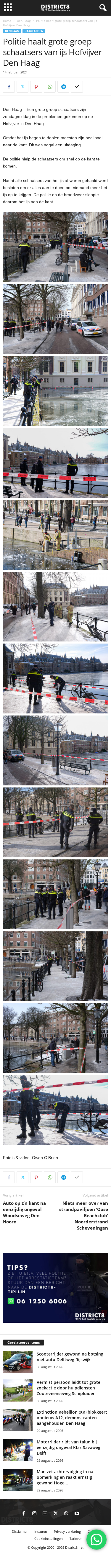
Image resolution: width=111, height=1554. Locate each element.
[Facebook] (9, 87)
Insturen (40, 1531)
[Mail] (45, 1514)
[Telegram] (63, 87)
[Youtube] (77, 1514)
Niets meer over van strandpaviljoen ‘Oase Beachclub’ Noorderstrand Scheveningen (83, 1215)
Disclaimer (20, 1531)
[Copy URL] (77, 87)
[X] (22, 87)
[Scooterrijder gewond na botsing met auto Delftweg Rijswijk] (18, 1362)
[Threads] (87, 1514)
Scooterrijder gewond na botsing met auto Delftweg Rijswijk (70, 1356)
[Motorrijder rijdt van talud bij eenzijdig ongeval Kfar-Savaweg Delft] (18, 1450)
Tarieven (76, 1538)
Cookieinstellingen (48, 1538)
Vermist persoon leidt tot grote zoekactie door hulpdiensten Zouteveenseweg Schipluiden (68, 1387)
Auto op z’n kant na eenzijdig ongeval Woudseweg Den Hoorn (24, 1212)
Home (7, 21)
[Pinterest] (36, 87)
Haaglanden (34, 31)
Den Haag (23, 21)
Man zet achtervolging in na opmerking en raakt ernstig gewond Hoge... (65, 1477)
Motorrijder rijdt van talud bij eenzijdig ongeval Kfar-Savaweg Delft (68, 1447)
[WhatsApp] (50, 87)
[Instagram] (34, 1514)
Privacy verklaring (67, 1531)
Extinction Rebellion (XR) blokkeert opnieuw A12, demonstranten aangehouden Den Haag (72, 1417)
